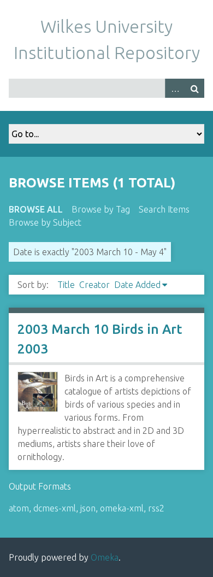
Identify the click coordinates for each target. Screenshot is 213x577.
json (88, 508)
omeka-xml (122, 508)
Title (66, 285)
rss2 (156, 508)
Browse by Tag (101, 209)
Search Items (164, 209)
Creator (94, 285)
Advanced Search (175, 88)
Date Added (137, 285)
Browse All (36, 209)
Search (194, 88)
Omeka (105, 557)
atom (19, 508)
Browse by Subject (45, 222)
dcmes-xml (54, 508)
